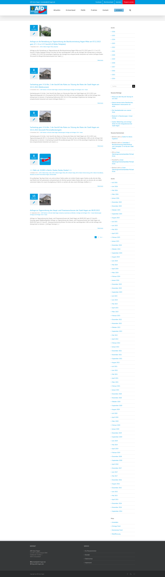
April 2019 (115, 448)
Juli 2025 (114, 222)
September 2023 (117, 292)
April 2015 (115, 499)
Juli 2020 (114, 413)
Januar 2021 (115, 390)
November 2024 (117, 245)
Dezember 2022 (117, 319)
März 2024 (115, 272)
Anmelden (115, 522)
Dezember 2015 (117, 488)
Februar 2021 (116, 386)
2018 (113, 63)
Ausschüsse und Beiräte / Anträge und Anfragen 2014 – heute (79, 213)
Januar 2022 (115, 347)
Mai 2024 (115, 265)
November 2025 (117, 206)
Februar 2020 (116, 425)
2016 (113, 71)
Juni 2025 (115, 225)
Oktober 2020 (116, 401)
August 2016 (116, 484)
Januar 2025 (115, 241)
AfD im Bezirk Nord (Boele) (96, 172)
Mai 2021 (115, 374)
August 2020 (116, 409)
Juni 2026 (115, 186)
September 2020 (117, 405)
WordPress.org (116, 534)
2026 (113, 31)
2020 (113, 55)
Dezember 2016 (117, 480)
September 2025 (117, 214)
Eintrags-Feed (116, 526)
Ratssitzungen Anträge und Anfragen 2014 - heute (75, 89)
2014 (113, 78)
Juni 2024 (115, 261)
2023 (113, 43)
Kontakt (87, 555)
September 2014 (117, 511)
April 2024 (115, 269)
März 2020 (115, 421)
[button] (130, 10)
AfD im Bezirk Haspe (70, 172)
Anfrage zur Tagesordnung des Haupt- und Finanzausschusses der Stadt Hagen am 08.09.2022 (65, 210)
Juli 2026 (114, 182)
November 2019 (117, 433)
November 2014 (117, 507)
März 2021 (115, 382)
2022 (113, 47)
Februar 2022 (116, 343)
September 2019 (117, 437)
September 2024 (117, 253)
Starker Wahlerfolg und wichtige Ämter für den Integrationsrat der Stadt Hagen (122, 124)
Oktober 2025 (116, 210)
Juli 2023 (114, 296)
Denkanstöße (53, 174)
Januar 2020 (115, 429)
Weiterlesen (100, 60)
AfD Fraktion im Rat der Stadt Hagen (49, 89)
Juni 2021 (115, 370)
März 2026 (115, 194)
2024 (113, 39)
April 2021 (115, 378)
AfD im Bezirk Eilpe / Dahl (45, 172)
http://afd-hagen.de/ (38, 564)
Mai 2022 (115, 335)
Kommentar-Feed (117, 530)
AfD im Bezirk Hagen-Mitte (46, 46)
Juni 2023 (115, 300)
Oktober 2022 (116, 327)
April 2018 (115, 464)
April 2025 (115, 233)
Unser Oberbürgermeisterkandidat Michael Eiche (123, 154)
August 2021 (116, 362)
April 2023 (115, 308)
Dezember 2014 (117, 503)
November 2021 (117, 355)
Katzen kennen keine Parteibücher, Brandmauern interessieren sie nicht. (122, 104)
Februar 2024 (116, 276)
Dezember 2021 (117, 351)
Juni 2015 (115, 492)
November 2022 (117, 323)
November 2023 (117, 288)
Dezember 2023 (117, 284)
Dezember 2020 (117, 394)
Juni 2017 (115, 472)
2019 (113, 59)
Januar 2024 (115, 280)
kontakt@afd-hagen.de (39, 562)
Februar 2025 (116, 237)
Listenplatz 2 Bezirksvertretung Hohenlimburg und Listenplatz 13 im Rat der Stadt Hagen (122, 145)
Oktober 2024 (116, 249)
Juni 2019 (115, 441)
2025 (113, 35)
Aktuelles (55, 46)
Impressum (88, 563)
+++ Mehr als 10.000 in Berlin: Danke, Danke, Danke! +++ (51, 170)
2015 (113, 75)
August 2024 (116, 257)
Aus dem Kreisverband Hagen (42, 174)
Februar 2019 (116, 452)
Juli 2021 (114, 366)
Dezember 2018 (117, 456)
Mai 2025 (115, 229)
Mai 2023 (115, 304)
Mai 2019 (115, 445)
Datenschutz (89, 559)
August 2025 (116, 218)
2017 (113, 67)
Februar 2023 (116, 315)
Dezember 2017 (117, 468)
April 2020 (115, 417)
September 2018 (117, 460)
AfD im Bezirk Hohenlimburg (83, 172)
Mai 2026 (115, 190)
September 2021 (117, 358)
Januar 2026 (115, 198)
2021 (113, 51)
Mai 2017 (115, 476)
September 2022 (117, 331)
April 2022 (115, 339)
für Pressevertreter (90, 551)
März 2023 (115, 312)
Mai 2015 (115, 495)
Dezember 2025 (117, 202)
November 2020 (117, 398)
